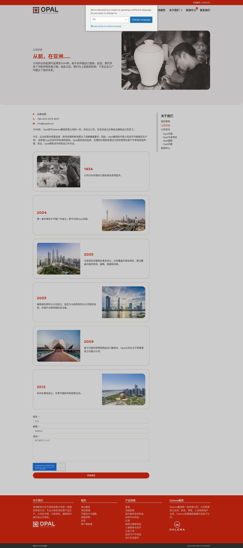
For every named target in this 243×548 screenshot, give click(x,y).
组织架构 (165, 121)
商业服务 (85, 507)
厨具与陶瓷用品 (133, 524)
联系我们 (205, 10)
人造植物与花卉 (133, 527)
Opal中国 (168, 133)
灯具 (127, 520)
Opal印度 (168, 144)
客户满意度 (86, 524)
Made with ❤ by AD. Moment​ (198, 546)
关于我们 (174, 10)
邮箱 (35, 427)
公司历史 (165, 125)
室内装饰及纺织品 (134, 513)
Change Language (141, 19)
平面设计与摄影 (89, 513)
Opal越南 (168, 140)
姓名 (35, 417)
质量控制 (85, 517)
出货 (83, 520)
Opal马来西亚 (170, 137)
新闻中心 (191, 10)
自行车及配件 (132, 537)
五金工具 (129, 531)
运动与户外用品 (133, 534)
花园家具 (129, 510)
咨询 (35, 436)
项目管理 (85, 510)
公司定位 (196, 2)
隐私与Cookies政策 (40, 546)
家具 (127, 507)
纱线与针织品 (132, 517)
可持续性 (160, 10)
